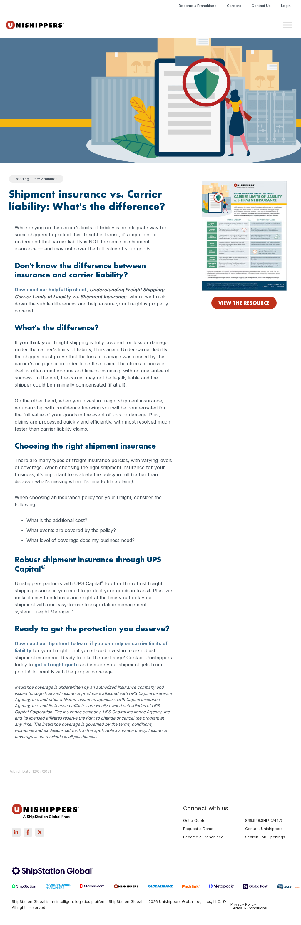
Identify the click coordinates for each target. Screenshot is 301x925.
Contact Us (261, 6)
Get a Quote (194, 821)
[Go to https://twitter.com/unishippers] (39, 832)
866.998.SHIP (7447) (263, 821)
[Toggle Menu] (287, 25)
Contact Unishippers (264, 829)
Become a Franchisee (198, 6)
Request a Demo (198, 829)
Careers (234, 6)
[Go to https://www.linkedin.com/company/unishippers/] (16, 832)
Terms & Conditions (249, 908)
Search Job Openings (265, 837)
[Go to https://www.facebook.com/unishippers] (28, 832)
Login (286, 6)
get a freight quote (56, 665)
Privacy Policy (243, 904)
